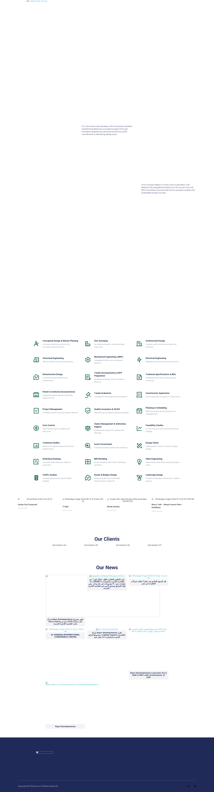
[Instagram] (188, 786)
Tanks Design (157, 511)
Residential (22, 508)
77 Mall (65, 506)
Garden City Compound (27, 504)
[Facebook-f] (195, 786)
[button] (46, 545)
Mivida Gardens (113, 506)
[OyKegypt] (37, 1)
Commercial (67, 510)
